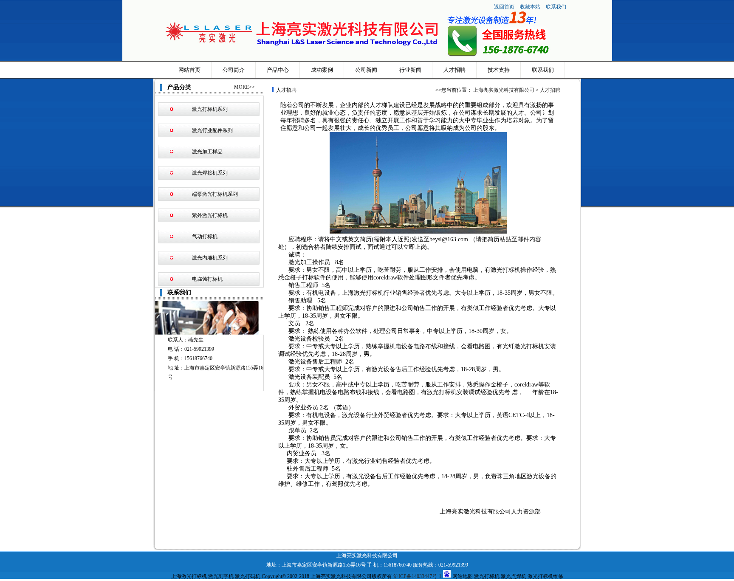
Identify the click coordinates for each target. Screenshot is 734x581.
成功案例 (322, 70)
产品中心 (278, 70)
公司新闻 (366, 70)
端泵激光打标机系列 (215, 194)
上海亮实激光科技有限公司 (503, 90)
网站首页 (189, 70)
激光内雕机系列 (210, 258)
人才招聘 (454, 70)
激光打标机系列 (210, 109)
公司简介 (234, 70)
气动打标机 (204, 237)
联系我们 (556, 7)
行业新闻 (410, 70)
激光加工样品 (207, 152)
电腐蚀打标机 (207, 279)
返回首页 (504, 7)
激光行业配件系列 (212, 130)
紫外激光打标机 (210, 215)
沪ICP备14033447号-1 (417, 576)
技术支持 (499, 70)
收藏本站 (531, 7)
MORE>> (244, 87)
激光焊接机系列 (210, 173)
